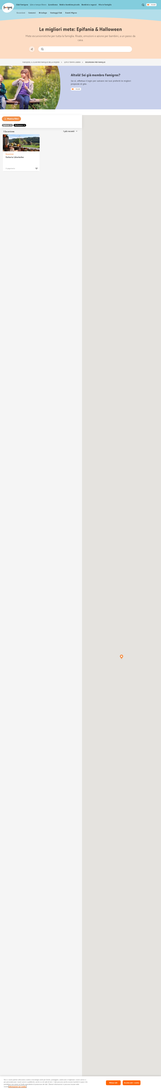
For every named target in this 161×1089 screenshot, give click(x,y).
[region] (80, 1082)
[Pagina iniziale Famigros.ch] (8, 8)
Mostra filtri (13, 118)
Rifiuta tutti (113, 1083)
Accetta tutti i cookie (131, 1083)
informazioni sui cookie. (17, 1086)
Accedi (153, 5)
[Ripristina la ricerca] (128, 49)
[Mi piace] (37, 168)
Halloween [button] (19, 125)
